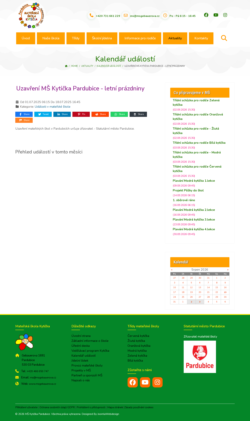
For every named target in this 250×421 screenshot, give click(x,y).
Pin (83, 114)
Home (74, 66)
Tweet (45, 114)
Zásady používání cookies (138, 407)
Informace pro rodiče (140, 38)
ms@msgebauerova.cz (145, 16)
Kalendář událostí (109, 66)
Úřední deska (80, 346)
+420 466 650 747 (38, 371)
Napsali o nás (80, 380)
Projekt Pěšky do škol (188, 190)
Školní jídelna (102, 38)
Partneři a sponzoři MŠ (86, 375)
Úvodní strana (80, 336)
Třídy (75, 38)
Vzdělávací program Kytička (90, 351)
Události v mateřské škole (52, 107)
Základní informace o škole (90, 341)
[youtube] (145, 382)
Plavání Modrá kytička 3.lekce (194, 219)
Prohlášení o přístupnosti (91, 407)
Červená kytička (138, 336)
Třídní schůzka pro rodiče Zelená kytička (196, 102)
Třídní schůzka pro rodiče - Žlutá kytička (196, 131)
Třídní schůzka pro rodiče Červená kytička (197, 169)
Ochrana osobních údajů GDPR (57, 407)
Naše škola (50, 38)
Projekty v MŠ (81, 370)
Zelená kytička (137, 356)
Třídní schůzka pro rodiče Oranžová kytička (198, 116)
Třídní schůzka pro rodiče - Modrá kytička (197, 154)
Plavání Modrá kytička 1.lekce (194, 181)
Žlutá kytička (136, 341)
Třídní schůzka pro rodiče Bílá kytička (199, 143)
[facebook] (133, 382)
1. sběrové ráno (184, 200)
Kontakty (201, 38)
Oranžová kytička (139, 346)
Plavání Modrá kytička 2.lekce (194, 210)
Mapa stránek (115, 407)
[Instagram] (225, 15)
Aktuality (175, 38)
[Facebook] (206, 15)
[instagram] (157, 382)
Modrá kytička (137, 351)
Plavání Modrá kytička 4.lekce (194, 229)
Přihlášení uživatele (26, 407)
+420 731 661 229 (108, 16)
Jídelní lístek (79, 360)
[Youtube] (215, 15)
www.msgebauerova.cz (42, 384)
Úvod (26, 38)
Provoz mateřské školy (87, 365)
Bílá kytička (135, 360)
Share (26, 114)
